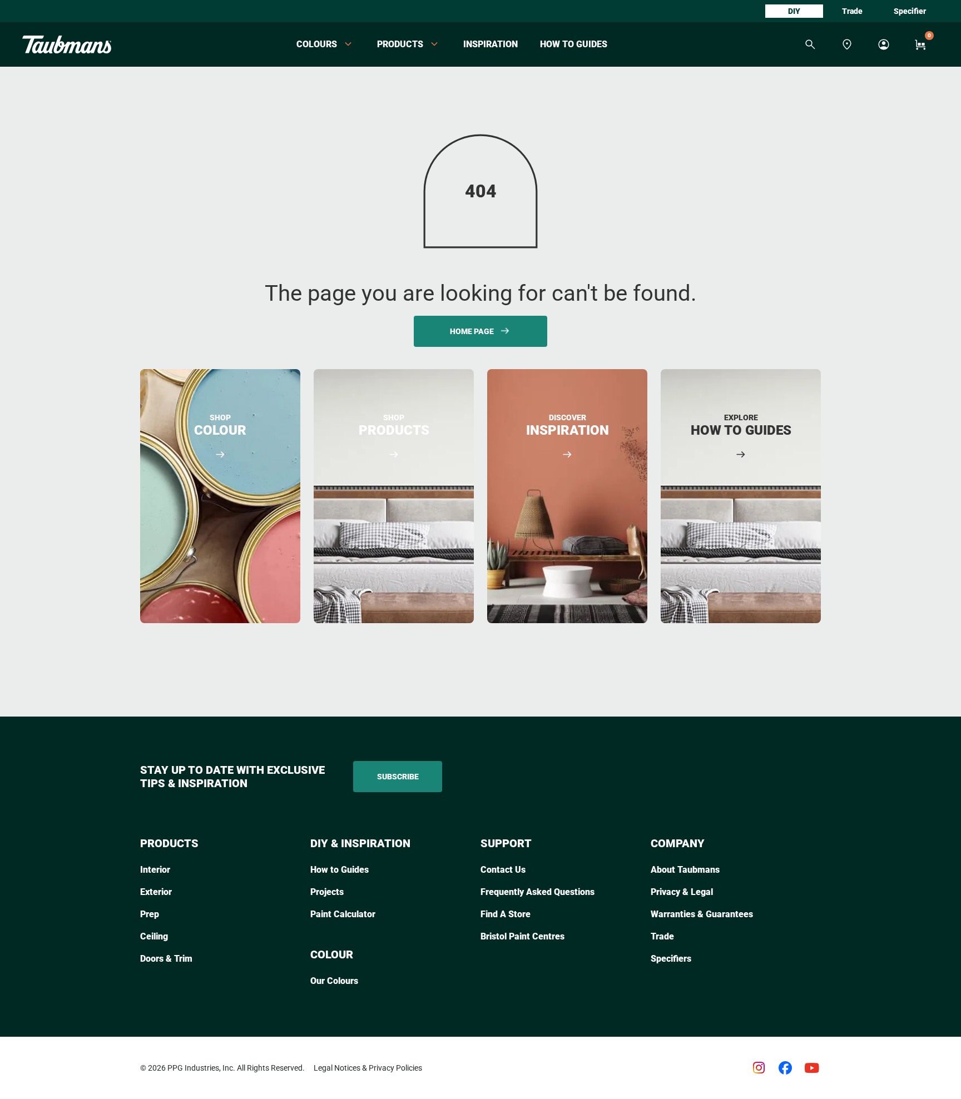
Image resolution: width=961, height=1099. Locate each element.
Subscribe (398, 776)
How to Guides (573, 44)
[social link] (758, 1068)
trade (852, 11)
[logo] (66, 44)
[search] (810, 44)
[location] (847, 44)
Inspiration (490, 44)
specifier (910, 11)
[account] (884, 44)
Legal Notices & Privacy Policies (368, 1067)
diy (794, 11)
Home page (472, 331)
